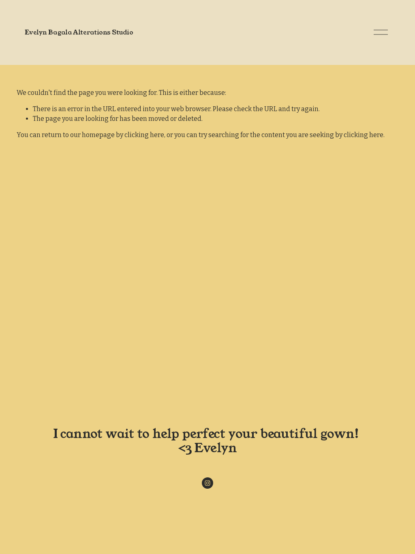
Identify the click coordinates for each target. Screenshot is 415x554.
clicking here (144, 135)
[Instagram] (207, 483)
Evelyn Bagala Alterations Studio (79, 32)
